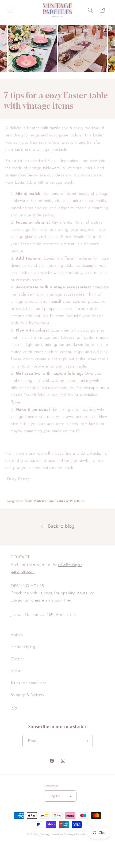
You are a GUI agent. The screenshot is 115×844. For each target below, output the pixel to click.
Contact (17, 658)
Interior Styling (23, 646)
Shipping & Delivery (27, 694)
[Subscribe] (87, 741)
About (16, 670)
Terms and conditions (29, 682)
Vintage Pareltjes (51, 834)
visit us (36, 593)
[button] (11, 10)
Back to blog (61, 526)
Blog (14, 707)
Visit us (17, 634)
